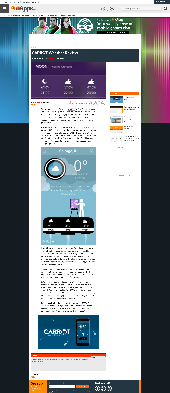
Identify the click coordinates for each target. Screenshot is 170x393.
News (4, 2)
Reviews (35, 2)
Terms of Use (80, 391)
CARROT (71, 109)
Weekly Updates (69, 383)
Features (26, 2)
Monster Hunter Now (67, 15)
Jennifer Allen (51, 58)
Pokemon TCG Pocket (21, 15)
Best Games (14, 2)
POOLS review (35, 377)
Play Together (52, 15)
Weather (48, 60)
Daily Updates (54, 383)
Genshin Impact (38, 15)
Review (34, 48)
